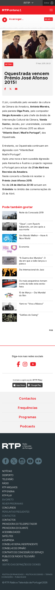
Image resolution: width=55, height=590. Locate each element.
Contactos (27, 398)
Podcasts (27, 426)
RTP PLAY (7, 495)
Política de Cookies (34, 574)
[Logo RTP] (17, 446)
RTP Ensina (8, 491)
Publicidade (20, 577)
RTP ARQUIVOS (9, 487)
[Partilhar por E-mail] (16, 88)
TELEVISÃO (7, 479)
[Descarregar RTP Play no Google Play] (35, 384)
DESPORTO (7, 475)
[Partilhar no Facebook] (5, 88)
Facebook (5, 461)
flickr (38, 461)
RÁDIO (5, 483)
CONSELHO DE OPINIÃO (14, 548)
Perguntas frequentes (15, 511)
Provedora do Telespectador (19, 523)
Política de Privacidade (13, 574)
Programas (27, 417)
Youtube (30, 461)
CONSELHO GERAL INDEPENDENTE (20, 544)
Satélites (7, 536)
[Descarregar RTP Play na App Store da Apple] (19, 384)
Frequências (27, 408)
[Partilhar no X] (10, 88)
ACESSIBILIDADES (11, 532)
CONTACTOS (8, 519)
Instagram (22, 461)
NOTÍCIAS (7, 471)
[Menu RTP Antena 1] (52, 10)
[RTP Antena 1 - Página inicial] (18, 10)
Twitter (13, 461)
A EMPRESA (8, 540)
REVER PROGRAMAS (12, 503)
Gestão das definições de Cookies (21, 564)
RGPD (5, 560)
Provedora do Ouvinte (15, 528)
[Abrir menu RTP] (27, 3)
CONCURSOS (9, 507)
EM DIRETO (7, 499)
